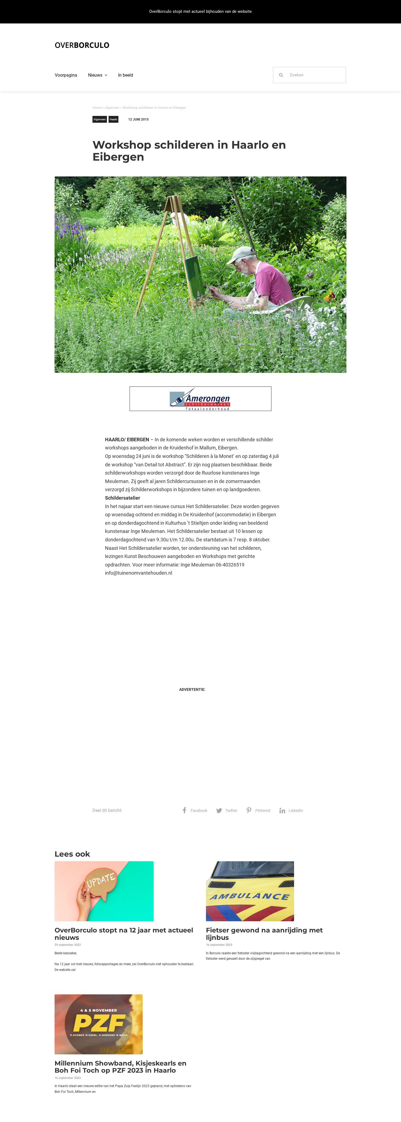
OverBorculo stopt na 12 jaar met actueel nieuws (124, 933)
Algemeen (112, 108)
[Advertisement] (192, 626)
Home (96, 108)
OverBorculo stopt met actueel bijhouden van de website (200, 11)
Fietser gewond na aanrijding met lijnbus (264, 933)
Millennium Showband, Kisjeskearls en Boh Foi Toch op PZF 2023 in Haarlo (121, 1066)
